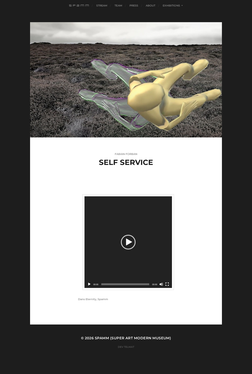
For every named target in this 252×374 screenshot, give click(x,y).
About (151, 5)
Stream (101, 5)
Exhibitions (171, 5)
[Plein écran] (167, 284)
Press (134, 5)
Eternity (91, 299)
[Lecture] (89, 284)
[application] (128, 242)
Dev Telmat (126, 346)
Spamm (103, 299)
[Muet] (161, 284)
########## (79, 5)
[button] (128, 242)
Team (118, 5)
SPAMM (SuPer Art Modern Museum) (133, 338)
